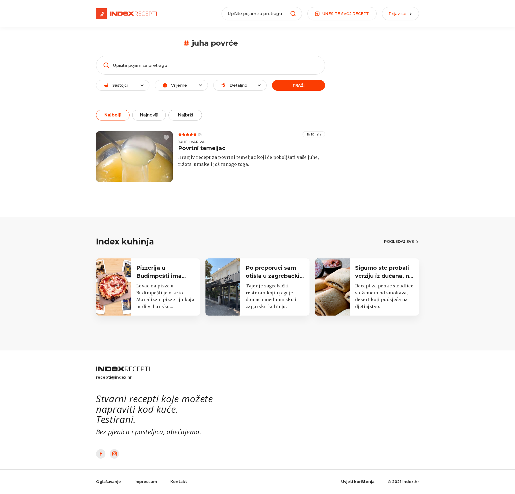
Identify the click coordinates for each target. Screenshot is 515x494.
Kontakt (178, 481)
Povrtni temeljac (201, 148)
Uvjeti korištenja (357, 481)
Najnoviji (149, 115)
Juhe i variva (191, 142)
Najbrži (185, 115)
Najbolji (113, 115)
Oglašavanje (108, 481)
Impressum (145, 481)
